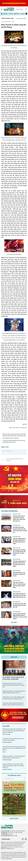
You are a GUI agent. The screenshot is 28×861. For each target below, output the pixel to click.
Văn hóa (11, 13)
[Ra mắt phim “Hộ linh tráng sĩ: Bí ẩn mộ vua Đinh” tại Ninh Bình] (14, 668)
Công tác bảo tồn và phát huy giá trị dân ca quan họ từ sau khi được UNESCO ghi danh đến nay (14, 748)
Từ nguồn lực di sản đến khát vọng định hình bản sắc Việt (19, 605)
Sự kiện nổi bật (20, 9)
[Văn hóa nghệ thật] (7, 828)
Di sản (4, 751)
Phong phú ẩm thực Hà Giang (10, 438)
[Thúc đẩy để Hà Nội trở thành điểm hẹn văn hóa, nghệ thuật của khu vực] (6, 594)
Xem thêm (14, 622)
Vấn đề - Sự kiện (6, 734)
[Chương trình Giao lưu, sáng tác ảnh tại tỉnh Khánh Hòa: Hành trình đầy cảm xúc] (6, 517)
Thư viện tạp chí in (14, 775)
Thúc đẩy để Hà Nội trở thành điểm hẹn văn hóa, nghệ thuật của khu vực (19, 595)
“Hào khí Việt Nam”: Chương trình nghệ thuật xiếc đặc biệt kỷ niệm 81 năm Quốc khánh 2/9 (13, 765)
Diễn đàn (5, 13)
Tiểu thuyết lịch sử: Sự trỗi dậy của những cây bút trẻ (19, 574)
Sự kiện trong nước (7, 742)
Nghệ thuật (16, 13)
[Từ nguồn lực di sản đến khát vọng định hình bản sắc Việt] (6, 604)
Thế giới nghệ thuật (7, 18)
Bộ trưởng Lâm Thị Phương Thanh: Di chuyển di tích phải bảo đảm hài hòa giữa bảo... (14, 685)
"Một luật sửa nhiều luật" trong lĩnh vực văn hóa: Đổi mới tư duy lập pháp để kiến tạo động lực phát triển (14, 730)
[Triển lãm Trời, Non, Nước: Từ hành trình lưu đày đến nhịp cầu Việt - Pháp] (6, 583)
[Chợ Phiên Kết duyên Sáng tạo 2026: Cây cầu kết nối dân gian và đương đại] (6, 528)
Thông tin (22, 13)
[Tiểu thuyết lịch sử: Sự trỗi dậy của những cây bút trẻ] (6, 573)
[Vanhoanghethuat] (1, 13)
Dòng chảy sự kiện (21, 18)
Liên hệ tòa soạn (6, 839)
